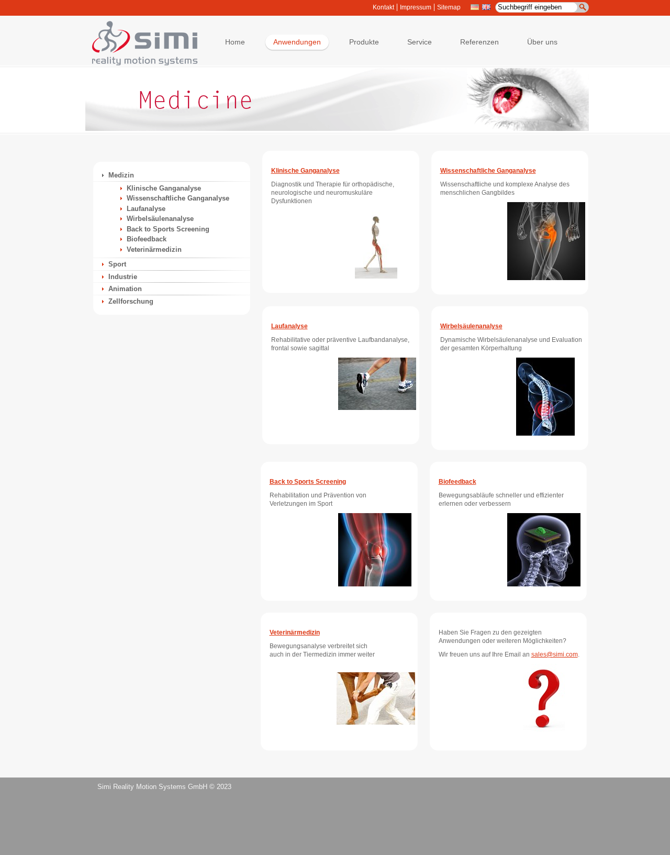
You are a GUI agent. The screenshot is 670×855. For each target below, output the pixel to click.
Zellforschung (130, 301)
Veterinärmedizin (154, 249)
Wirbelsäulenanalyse (160, 219)
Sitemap (449, 7)
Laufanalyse (146, 209)
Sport (117, 264)
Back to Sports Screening (168, 229)
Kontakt (383, 7)
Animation (125, 289)
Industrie (122, 277)
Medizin (121, 175)
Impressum (415, 7)
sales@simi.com (554, 654)
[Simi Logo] (140, 63)
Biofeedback (146, 239)
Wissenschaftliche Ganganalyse (178, 198)
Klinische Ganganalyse (164, 188)
